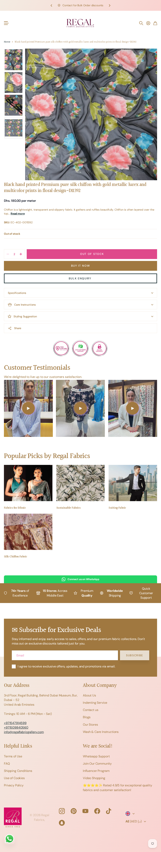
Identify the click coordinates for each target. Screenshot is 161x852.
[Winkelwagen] (155, 23)
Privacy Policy (14, 785)
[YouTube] (85, 811)
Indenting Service (95, 703)
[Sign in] (148, 23)
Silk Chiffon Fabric (15, 556)
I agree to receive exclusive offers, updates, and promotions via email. (66, 666)
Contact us (90, 710)
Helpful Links (18, 746)
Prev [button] (51, 5)
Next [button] (109, 5)
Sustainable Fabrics (68, 507)
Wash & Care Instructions (101, 732)
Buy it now (80, 265)
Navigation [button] (6, 23)
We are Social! (98, 746)
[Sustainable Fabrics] (80, 483)
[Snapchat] (62, 823)
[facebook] (97, 811)
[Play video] (28, 408)
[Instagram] (62, 811)
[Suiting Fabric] (133, 483)
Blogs (87, 717)
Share (17, 328)
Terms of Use (13, 756)
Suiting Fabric (117, 507)
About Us (89, 695)
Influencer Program (96, 771)
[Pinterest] (74, 811)
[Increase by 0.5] (21, 254)
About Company (99, 686)
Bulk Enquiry (80, 278)
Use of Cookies (14, 778)
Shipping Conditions (18, 771)
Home (7, 42)
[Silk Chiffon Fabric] (28, 532)
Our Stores (90, 725)
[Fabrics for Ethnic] (28, 483)
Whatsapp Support (96, 756)
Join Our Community (97, 763)
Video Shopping (94, 778)
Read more (18, 213)
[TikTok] (108, 811)
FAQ (7, 763)
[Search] (141, 23)
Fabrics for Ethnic (15, 507)
